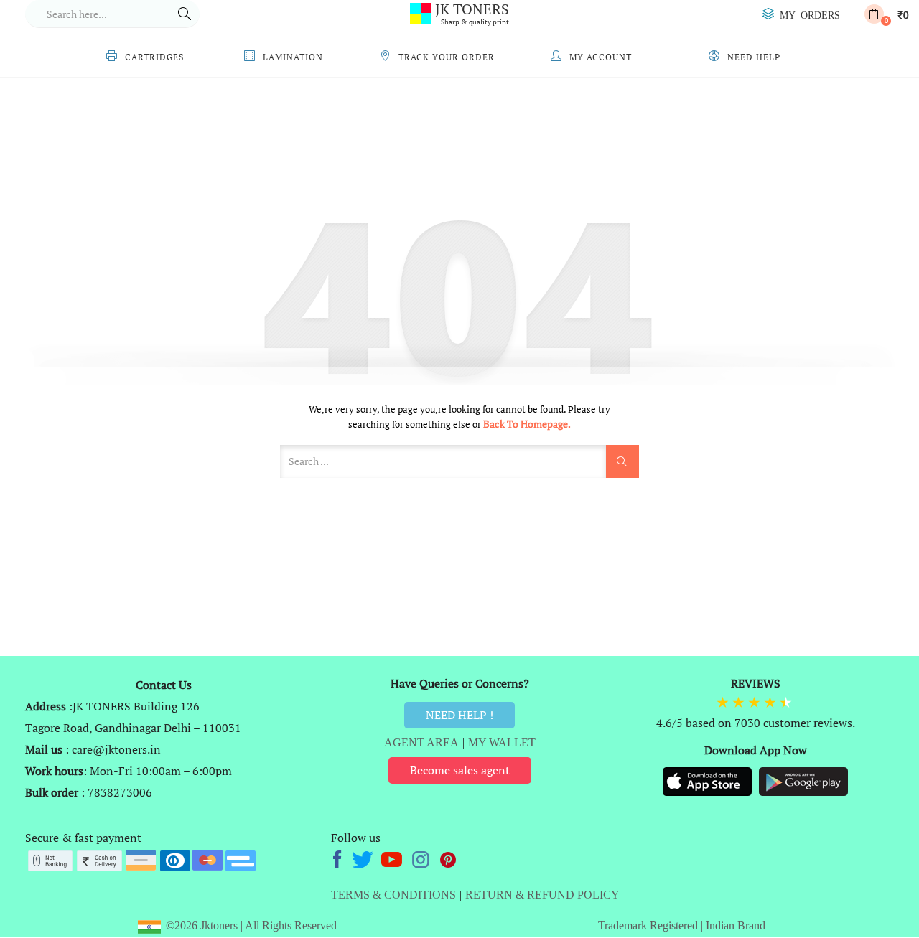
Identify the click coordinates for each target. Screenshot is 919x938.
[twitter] (364, 858)
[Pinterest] (449, 858)
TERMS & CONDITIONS (393, 894)
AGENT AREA (421, 742)
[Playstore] (803, 780)
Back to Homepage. (527, 424)
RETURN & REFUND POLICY (542, 894)
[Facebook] (339, 858)
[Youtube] (393, 858)
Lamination (293, 57)
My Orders (810, 14)
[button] (886, 14)
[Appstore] (709, 780)
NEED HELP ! (459, 715)
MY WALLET (502, 742)
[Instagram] (422, 858)
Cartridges (154, 57)
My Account (600, 57)
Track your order (446, 57)
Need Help (753, 57)
